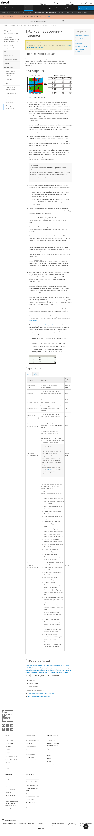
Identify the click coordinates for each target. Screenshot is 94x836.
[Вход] (91, 2)
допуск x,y (51, 469)
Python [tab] (36, 374)
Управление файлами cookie (71, 824)
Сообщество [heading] (30, 735)
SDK (67, 12)
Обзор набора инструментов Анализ (11, 32)
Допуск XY (66, 672)
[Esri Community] (3, 729)
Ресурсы (28, 8)
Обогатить (9, 79)
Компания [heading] (9, 774)
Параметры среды (81, 46)
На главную (6, 12)
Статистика (53, 25)
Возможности (17, 8)
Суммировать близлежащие (10, 88)
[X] (7, 725)
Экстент (52, 670)
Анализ (45, 25)
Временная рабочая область (40, 672)
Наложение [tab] (9, 56)
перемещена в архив (51, 43)
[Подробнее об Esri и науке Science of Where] (7, 716)
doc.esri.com (45, 16)
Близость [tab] (8, 63)
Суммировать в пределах (11, 95)
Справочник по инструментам (45, 12)
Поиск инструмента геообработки (39, 696)
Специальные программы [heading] (30, 776)
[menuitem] (12, 740)
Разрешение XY (56, 672)
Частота (8, 83)
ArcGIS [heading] (7, 735)
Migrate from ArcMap (79, 12)
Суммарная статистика (9, 101)
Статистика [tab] (9, 67)
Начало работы (18, 12)
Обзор (6, 8)
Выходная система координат (57, 668)
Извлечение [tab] (9, 52)
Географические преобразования (37, 670)
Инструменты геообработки (32, 25)
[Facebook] (3, 725)
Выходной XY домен (39, 668)
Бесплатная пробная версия (66, 8)
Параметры (79, 43)
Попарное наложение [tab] (12, 59)
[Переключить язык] (85, 2)
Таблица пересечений (10, 107)
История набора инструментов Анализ (11, 47)
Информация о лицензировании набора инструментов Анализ (11, 39)
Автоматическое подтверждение (37, 666)
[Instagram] (7, 729)
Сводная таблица (50, 325)
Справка (29, 12)
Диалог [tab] (29, 374)
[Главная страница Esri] (5, 2)
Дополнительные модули (44, 8)
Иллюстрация (79, 38)
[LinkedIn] (11, 725)
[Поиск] (80, 2)
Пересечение (33, 320)
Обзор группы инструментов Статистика (10, 73)
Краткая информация (82, 35)
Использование (80, 41)
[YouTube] (11, 729)
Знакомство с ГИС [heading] (52, 735)
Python (61, 12)
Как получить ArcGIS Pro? (83, 8)
